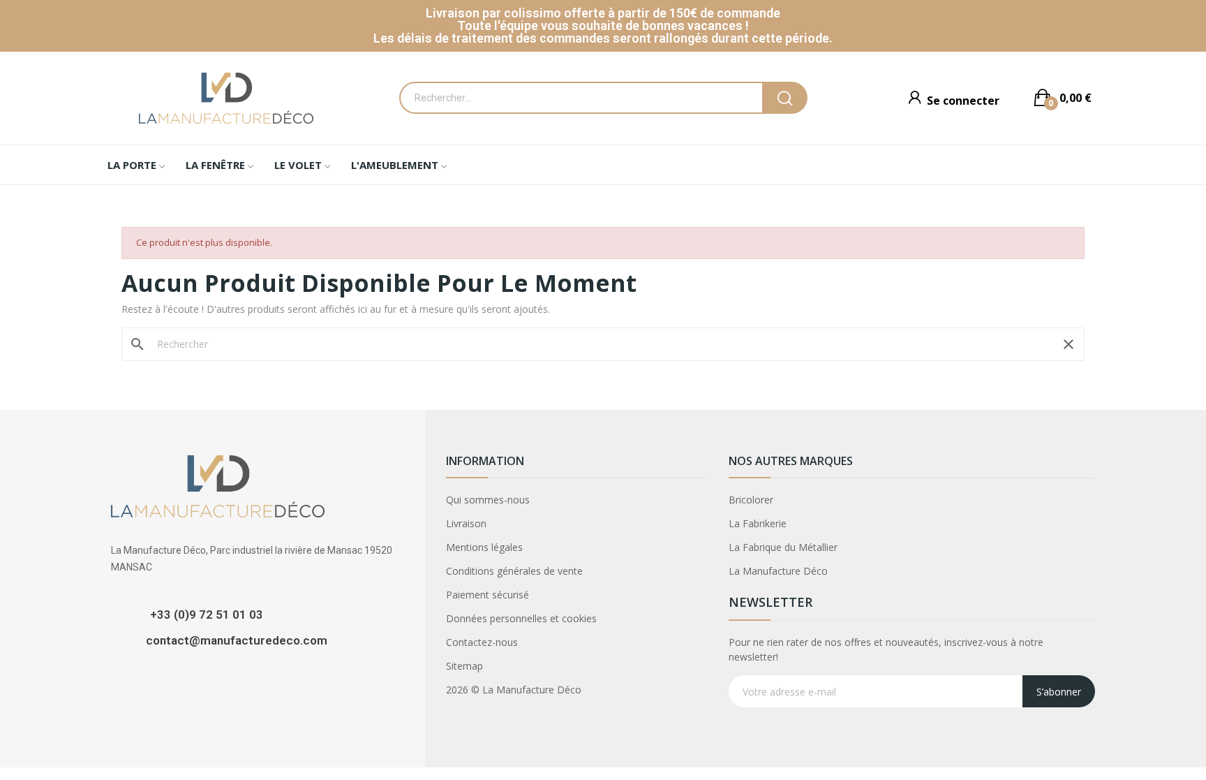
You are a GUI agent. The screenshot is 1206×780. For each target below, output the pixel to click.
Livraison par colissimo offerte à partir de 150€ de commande (603, 13)
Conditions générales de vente (514, 570)
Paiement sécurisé (487, 594)
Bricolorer (751, 499)
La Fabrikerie (758, 523)
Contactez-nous (482, 642)
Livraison (466, 523)
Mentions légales (484, 547)
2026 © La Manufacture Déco (513, 689)
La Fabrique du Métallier (783, 547)
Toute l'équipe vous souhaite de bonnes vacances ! (603, 25)
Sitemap (464, 665)
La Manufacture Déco (778, 570)
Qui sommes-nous (488, 499)
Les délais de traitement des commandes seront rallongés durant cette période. (603, 38)
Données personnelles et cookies (521, 618)
